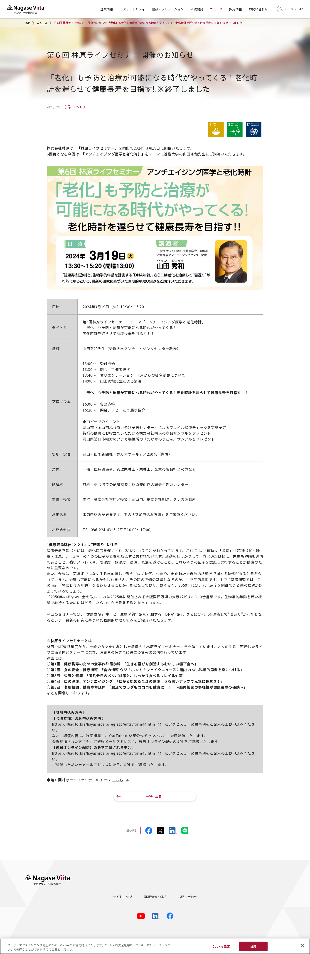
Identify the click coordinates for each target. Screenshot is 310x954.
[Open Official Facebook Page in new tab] (170, 916)
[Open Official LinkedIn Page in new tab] (156, 916)
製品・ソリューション (168, 9)
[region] (155, 946)
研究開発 (196, 9)
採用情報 (235, 9)
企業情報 (106, 9)
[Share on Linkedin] (173, 830)
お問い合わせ (258, 9)
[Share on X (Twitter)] (160, 830)
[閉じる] (303, 946)
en (291, 9)
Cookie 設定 (221, 946)
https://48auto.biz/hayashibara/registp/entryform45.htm (103, 753)
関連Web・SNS (155, 896)
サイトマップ (122, 896)
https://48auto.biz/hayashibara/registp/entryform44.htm (103, 724)
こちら (117, 779)
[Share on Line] (184, 830)
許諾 (253, 946)
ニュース (216, 9)
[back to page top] (292, 860)
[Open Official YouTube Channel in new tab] (141, 916)
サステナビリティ (132, 9)
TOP (27, 22)
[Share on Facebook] (148, 830)
